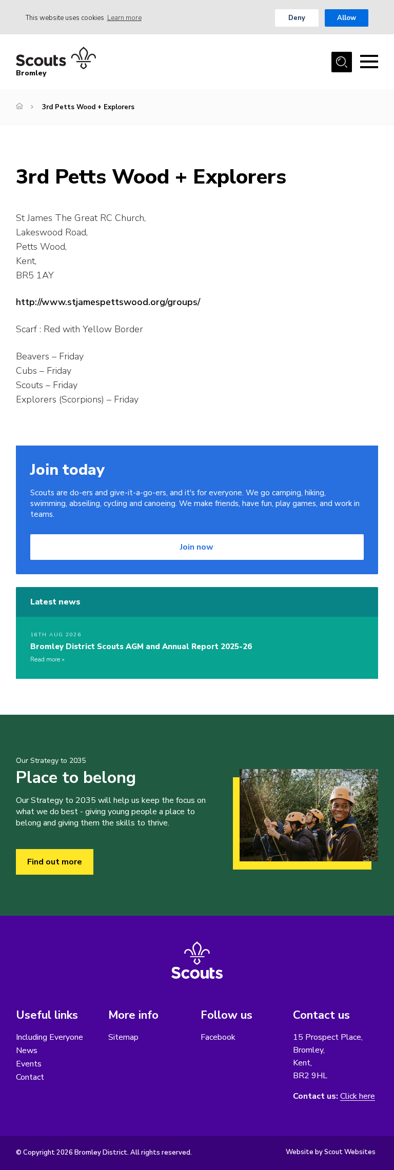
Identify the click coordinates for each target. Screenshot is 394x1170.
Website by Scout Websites (331, 1152)
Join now (196, 547)
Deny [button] (296, 18)
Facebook (218, 1037)
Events (29, 1064)
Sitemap (123, 1037)
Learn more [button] (124, 18)
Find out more (54, 862)
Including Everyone (49, 1037)
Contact (30, 1077)
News (26, 1050)
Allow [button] (346, 18)
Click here (357, 1096)
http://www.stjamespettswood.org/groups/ (108, 302)
